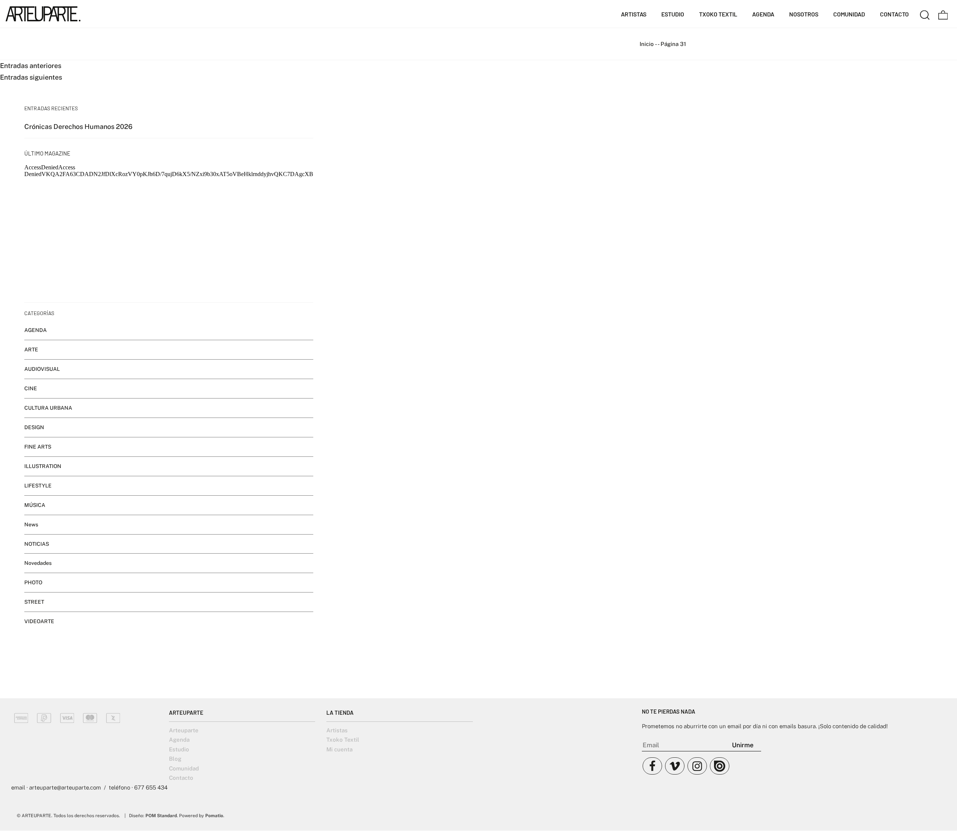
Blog (175, 758)
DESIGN (34, 427)
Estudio (179, 749)
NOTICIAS (36, 544)
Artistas (337, 730)
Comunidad (184, 768)
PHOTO (33, 583)
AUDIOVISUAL (42, 369)
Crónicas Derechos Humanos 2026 (78, 126)
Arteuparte (184, 730)
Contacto (181, 778)
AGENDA (35, 330)
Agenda (179, 739)
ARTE (31, 350)
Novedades (38, 563)
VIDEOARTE (39, 621)
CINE (30, 388)
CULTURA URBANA (48, 408)
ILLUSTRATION (42, 466)
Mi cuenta (339, 749)
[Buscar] (924, 14)
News (31, 524)
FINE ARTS (37, 447)
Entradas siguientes (31, 77)
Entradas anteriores (30, 66)
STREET (34, 602)
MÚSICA (34, 505)
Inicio (647, 44)
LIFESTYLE (38, 486)
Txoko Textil (342, 739)
